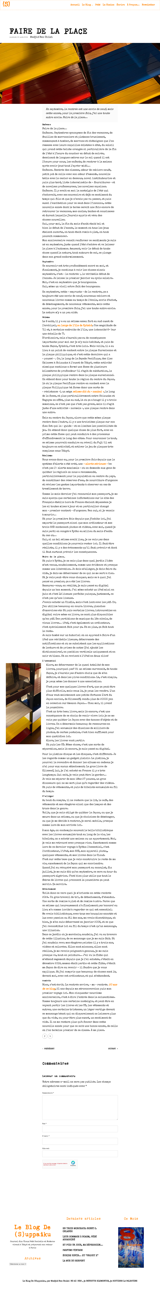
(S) (6, 5)
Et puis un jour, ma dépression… (83, 1245)
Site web (45, 1148)
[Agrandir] (157, 46)
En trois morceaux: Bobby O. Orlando (80, 1230)
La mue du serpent (74, 1261)
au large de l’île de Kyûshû (74, 325)
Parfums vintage (73, 1250)
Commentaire (48, 1093)
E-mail (45, 1136)
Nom (44, 1124)
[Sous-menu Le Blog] (92, 5)
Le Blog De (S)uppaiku (32, 1230)
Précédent (49, 1049)
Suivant (112, 1049)
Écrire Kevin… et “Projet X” (80, 1255)
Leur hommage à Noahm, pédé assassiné (80, 1238)
